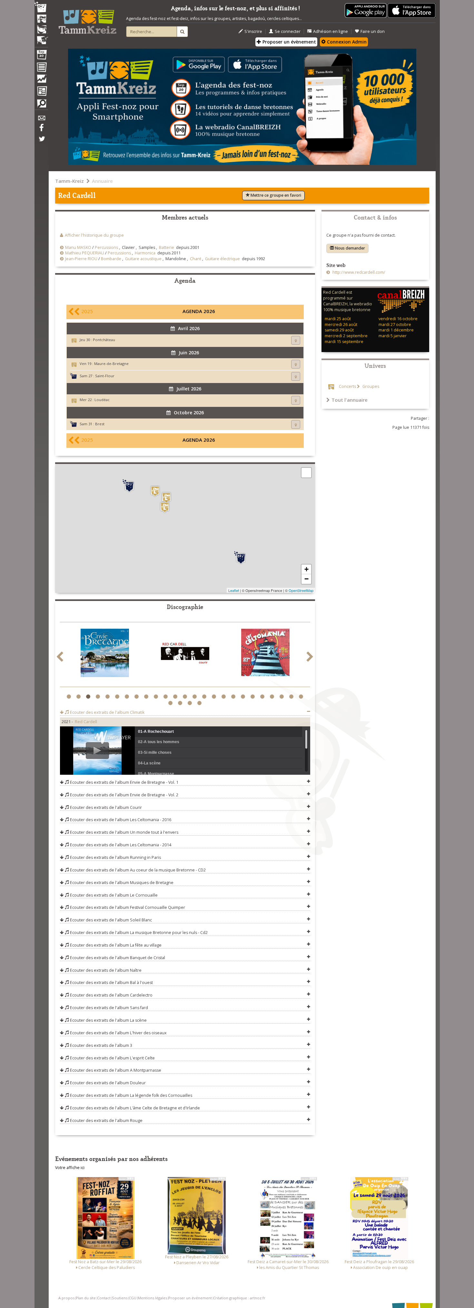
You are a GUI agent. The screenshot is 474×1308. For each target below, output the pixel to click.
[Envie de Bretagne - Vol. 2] (105, 654)
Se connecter (288, 31)
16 (214, 696)
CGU (132, 1297)
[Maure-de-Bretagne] (166, 498)
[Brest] (129, 486)
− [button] (306, 579)
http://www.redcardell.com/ (358, 272)
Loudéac (102, 399)
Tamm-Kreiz (69, 181)
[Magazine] (41, 92)
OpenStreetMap (301, 590)
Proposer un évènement (288, 42)
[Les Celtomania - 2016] (265, 653)
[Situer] (295, 340)
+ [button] (306, 569)
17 (224, 696)
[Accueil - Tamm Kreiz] (87, 19)
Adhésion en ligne (330, 31)
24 (292, 696)
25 (302, 696)
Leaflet (233, 590)
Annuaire (102, 181)
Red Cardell (86, 721)
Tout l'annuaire (349, 400)
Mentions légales (152, 1297)
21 (263, 696)
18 (234, 696)
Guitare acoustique (143, 258)
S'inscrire (253, 31)
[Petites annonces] (41, 105)
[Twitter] (41, 142)
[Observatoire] (41, 80)
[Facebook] (41, 130)
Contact (104, 1297)
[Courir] (185, 654)
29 (200, 703)
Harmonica (145, 253)
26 (171, 703)
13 (185, 696)
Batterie (166, 247)
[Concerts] (41, 19)
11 (166, 696)
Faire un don (372, 31)
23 (282, 696)
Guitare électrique (222, 258)
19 (244, 696)
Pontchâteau (104, 339)
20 (253, 696)
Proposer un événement (190, 1297)
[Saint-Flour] (241, 558)
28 (190, 703)
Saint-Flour (104, 375)
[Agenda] (41, 56)
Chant (195, 258)
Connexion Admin (346, 42)
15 (205, 696)
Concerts (347, 386)
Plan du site (86, 1297)
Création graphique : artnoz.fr (239, 1297)
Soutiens (119, 1297)
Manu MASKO (78, 247)
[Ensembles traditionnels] (41, 37)
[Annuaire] (41, 68)
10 (156, 696)
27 (181, 703)
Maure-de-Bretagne (111, 363)
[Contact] (41, 120)
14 (195, 696)
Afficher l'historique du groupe (94, 235)
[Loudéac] (155, 491)
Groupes (370, 386)
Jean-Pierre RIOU (81, 258)
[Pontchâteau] (165, 507)
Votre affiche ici (69, 1167)
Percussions (106, 247)
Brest (99, 423)
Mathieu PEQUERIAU (84, 253)
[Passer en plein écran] (306, 472)
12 (176, 696)
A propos (66, 1297)
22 (273, 696)
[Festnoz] (41, 8)
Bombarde (111, 258)
